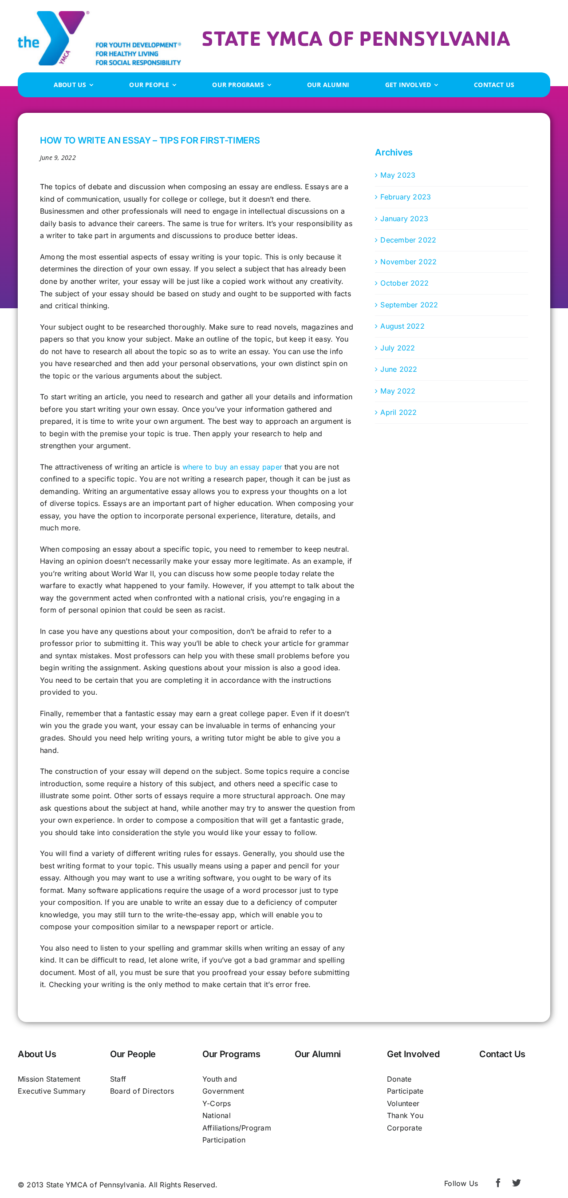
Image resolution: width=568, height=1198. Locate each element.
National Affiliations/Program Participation (236, 1127)
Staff (118, 1079)
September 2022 (409, 304)
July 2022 (397, 347)
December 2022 (408, 239)
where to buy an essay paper (232, 466)
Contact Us (502, 1054)
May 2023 (397, 175)
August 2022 (402, 326)
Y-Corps (216, 1103)
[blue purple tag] (356, 34)
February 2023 (405, 196)
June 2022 (398, 369)
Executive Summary (52, 1091)
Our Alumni (318, 1054)
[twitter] (516, 1182)
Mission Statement (49, 1079)
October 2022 (404, 283)
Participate (405, 1091)
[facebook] (498, 1182)
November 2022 (408, 261)
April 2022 (398, 412)
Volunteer (403, 1103)
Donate (399, 1079)
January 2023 (404, 218)
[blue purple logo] (99, 14)
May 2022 (397, 390)
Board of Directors (142, 1091)
